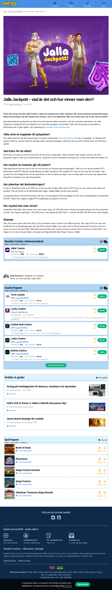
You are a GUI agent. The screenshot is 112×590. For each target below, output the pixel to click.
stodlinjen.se (44, 359)
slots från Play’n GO (67, 138)
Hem (5, 11)
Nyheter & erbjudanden (15, 11)
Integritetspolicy (9, 561)
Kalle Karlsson (15, 104)
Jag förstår (82, 584)
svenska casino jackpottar (57, 127)
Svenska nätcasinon (56, 365)
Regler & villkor (18, 257)
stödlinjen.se (44, 257)
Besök (102, 250)
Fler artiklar (102, 378)
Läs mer (104, 440)
